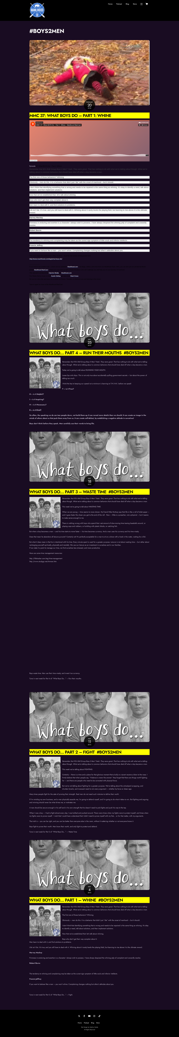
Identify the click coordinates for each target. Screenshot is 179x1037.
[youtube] (89, 1016)
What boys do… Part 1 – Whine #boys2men (76, 900)
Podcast (119, 4)
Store (135, 4)
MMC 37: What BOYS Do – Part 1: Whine (70, 115)
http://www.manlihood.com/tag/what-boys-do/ (45, 259)
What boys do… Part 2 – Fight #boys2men (75, 752)
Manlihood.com (73, 267)
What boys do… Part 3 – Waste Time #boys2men (81, 492)
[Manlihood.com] (37, 17)
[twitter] (79, 1016)
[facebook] (84, 1016)
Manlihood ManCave (41, 270)
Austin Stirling (56, 276)
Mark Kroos (74, 276)
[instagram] (94, 1016)
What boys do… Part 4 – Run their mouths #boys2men (88, 353)
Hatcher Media (54, 273)
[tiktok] (99, 1016)
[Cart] (147, 4)
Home (110, 4)
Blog (127, 4)
